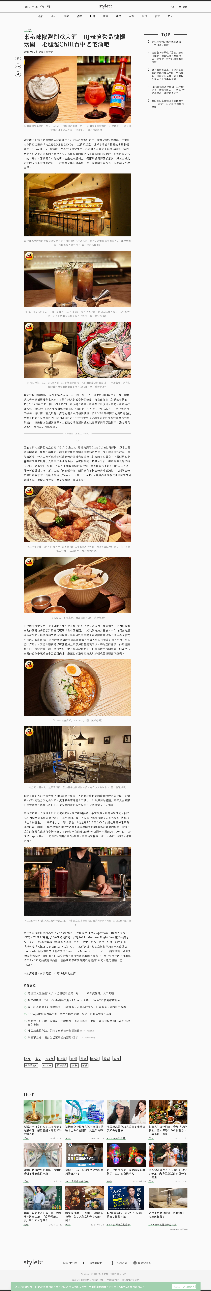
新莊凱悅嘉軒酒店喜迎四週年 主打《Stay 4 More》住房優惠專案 (168, 104)
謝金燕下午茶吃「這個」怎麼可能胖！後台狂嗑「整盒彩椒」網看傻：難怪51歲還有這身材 (168, 57)
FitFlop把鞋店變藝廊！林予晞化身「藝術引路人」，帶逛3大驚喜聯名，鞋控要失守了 (168, 90)
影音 (157, 16)
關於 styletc (70, 1262)
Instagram (144, 1262)
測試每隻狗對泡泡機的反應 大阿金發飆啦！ (166, 43)
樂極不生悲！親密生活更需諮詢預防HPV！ (84, 1171)
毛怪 (144, 16)
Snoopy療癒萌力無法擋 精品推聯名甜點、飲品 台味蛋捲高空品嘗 (70, 1014)
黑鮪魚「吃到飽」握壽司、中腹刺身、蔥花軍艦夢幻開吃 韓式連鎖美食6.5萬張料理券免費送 (79, 1022)
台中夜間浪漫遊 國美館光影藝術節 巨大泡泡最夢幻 (126, 1171)
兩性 (131, 16)
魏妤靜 (49, 51)
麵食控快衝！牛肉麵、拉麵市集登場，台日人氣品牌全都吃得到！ (84, 1216)
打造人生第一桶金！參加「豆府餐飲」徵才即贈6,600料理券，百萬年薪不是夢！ (168, 1130)
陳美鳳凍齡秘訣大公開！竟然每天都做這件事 (126, 1128)
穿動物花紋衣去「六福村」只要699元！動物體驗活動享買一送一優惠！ (168, 1173)
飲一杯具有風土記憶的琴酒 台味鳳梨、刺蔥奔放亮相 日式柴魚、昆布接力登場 (77, 1007)
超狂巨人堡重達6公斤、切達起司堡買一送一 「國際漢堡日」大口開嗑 (71, 993)
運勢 (118, 16)
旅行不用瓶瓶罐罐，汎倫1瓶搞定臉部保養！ (167, 1214)
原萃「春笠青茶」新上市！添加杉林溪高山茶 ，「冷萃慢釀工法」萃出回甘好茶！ (43, 1216)
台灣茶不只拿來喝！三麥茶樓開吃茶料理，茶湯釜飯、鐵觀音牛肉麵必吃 (43, 1130)
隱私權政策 (75, 1286)
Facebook (121, 1262)
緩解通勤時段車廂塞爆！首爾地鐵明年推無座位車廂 (43, 1171)
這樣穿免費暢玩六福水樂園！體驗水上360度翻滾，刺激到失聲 (84, 1128)
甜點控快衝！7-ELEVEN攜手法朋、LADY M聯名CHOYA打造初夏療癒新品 (74, 1000)
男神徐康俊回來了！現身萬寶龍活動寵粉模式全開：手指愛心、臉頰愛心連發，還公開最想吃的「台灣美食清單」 (167, 74)
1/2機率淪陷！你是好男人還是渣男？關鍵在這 (125, 1214)
